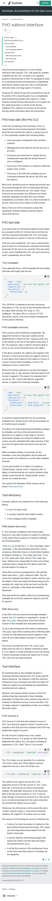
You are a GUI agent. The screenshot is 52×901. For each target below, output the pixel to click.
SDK (15, 617)
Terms (4, 889)
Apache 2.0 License (32, 871)
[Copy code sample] (48, 276)
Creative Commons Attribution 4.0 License (24, 868)
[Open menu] (4, 3)
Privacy (12, 889)
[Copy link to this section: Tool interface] (22, 666)
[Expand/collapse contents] (15, 37)
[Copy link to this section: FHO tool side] (22, 222)
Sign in (45, 3)
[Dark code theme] (45, 276)
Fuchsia (5, 19)
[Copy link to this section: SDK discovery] (20, 609)
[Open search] (37, 3)
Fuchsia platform (17, 19)
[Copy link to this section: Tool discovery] (23, 495)
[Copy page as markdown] (5, 30)
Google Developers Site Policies (19, 873)
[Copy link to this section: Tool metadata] (20, 263)
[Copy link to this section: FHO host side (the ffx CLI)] (40, 119)
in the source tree (15, 486)
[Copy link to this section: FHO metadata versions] (30, 327)
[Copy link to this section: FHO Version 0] (20, 716)
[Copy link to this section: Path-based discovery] (28, 526)
